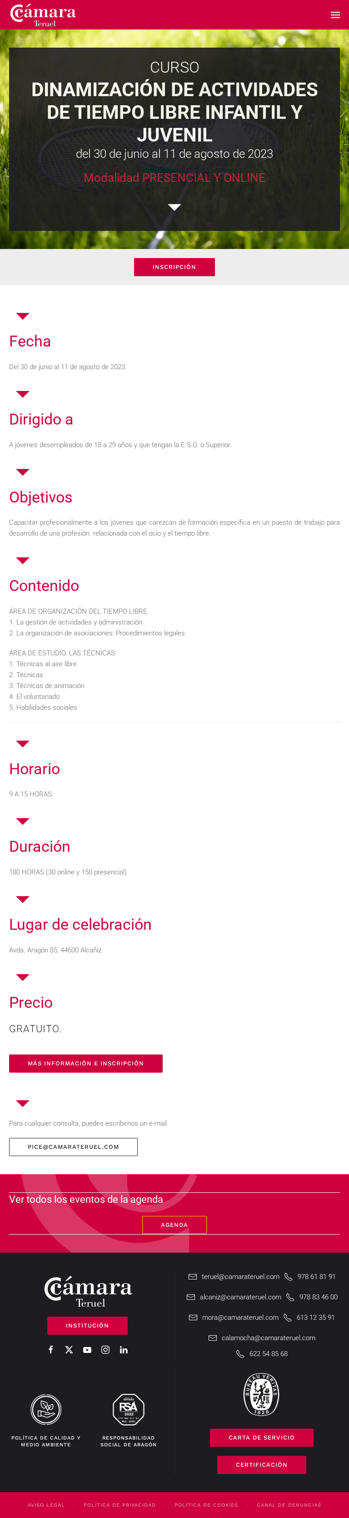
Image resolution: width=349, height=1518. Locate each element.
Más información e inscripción (86, 1063)
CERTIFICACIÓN (262, 1464)
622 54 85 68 (268, 1354)
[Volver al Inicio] (43, 14)
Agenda (174, 1224)
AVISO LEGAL (46, 1505)
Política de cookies (206, 1505)
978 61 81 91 (317, 1277)
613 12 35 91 (316, 1317)
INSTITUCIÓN (87, 1325)
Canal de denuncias (289, 1505)
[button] (335, 14)
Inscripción (174, 267)
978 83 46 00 (318, 1297)
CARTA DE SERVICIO (262, 1437)
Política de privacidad (120, 1505)
